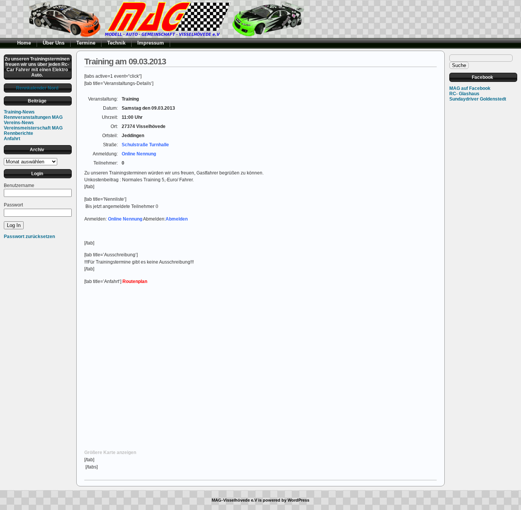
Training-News (19, 112)
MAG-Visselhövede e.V (234, 500)
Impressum (150, 43)
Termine (85, 43)
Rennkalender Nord (37, 88)
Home (24, 43)
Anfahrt (12, 138)
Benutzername (19, 185)
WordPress (298, 500)
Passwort (13, 205)
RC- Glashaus (464, 93)
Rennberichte (18, 133)
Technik (116, 43)
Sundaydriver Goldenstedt (477, 99)
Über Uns (53, 43)
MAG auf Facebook (469, 88)
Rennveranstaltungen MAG (33, 117)
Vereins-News (19, 122)
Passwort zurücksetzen (29, 236)
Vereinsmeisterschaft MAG (33, 128)
